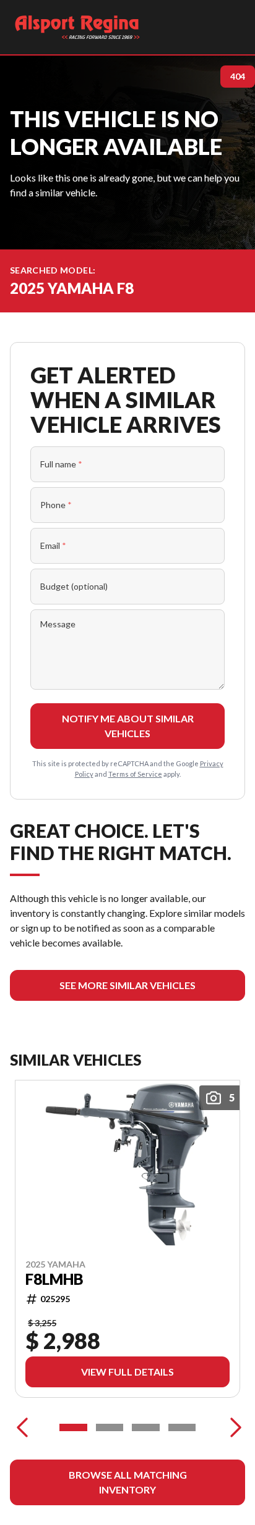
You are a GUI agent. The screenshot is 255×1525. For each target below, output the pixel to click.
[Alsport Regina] (77, 27)
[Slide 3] (146, 1427)
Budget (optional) (74, 586)
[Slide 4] (182, 1427)
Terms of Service (135, 774)
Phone (56, 504)
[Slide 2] (110, 1427)
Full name (61, 464)
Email (53, 545)
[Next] (232, 1427)
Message (58, 624)
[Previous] (22, 1427)
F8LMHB (54, 1279)
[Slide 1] (73, 1427)
